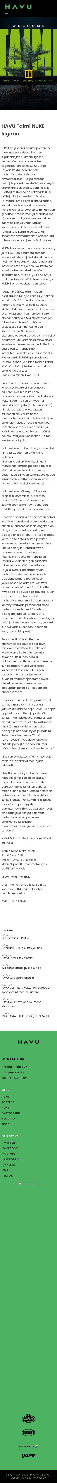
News (6, 1107)
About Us (9, 1118)
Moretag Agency (35, 1478)
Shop (5, 1124)
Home (6, 1096)
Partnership (11, 1113)
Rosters (8, 1102)
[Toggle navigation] (6, 12)
